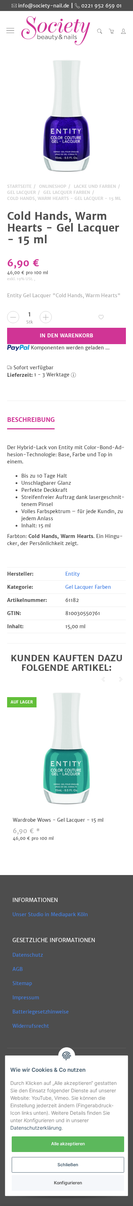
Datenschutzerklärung (36, 1128)
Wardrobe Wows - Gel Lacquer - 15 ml (58, 820)
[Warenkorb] (112, 31)
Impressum (25, 997)
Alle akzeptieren (68, 1143)
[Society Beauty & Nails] (55, 30)
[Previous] (103, 679)
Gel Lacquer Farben (88, 587)
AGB (17, 969)
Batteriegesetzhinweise (40, 1012)
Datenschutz (27, 955)
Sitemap (22, 983)
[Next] (120, 679)
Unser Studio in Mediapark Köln (50, 914)
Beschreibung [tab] (31, 420)
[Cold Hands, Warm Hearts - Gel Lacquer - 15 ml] (66, 117)
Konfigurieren (68, 1182)
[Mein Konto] (121, 31)
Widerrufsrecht (30, 1026)
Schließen (67, 1164)
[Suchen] (100, 31)
